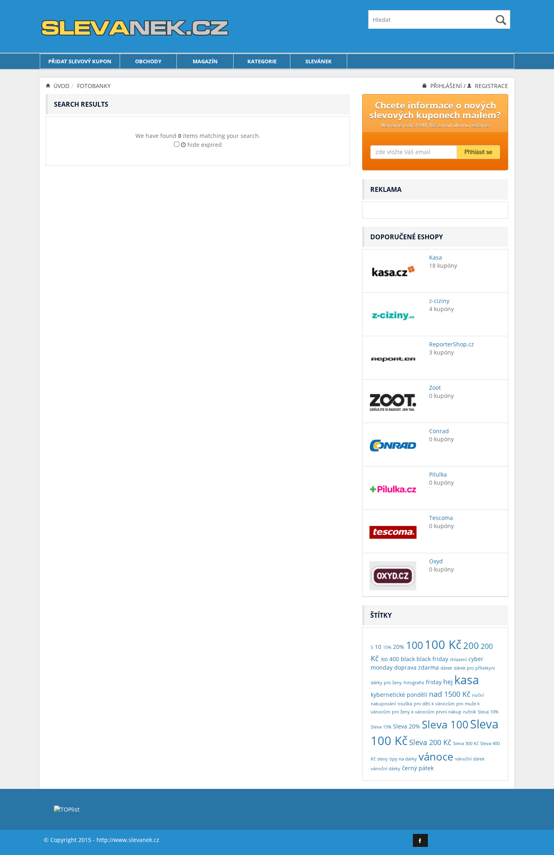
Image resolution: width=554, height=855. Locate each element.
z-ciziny (439, 301)
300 (384, 659)
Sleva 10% (488, 712)
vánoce (436, 756)
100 (414, 645)
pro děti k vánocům (434, 704)
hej (448, 681)
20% (398, 647)
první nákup (449, 712)
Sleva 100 (445, 724)
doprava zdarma (416, 667)
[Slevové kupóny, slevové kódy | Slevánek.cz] (135, 26)
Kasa (435, 257)
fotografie (414, 682)
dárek (446, 668)
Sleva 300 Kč (466, 743)
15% (387, 647)
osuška (404, 704)
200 (471, 645)
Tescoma (441, 518)
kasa (466, 680)
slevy (382, 759)
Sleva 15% (381, 727)
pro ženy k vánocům (413, 712)
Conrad (439, 431)
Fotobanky (94, 86)
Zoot (435, 387)
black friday (432, 659)
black (408, 659)
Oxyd (436, 561)
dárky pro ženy (386, 682)
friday (434, 682)
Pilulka (438, 474)
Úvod (60, 86)
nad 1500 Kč (449, 694)
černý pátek (418, 768)
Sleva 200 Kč (430, 742)
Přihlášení (446, 86)
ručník (469, 712)
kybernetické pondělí (399, 694)
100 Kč (443, 644)
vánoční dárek (470, 759)
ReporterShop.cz (451, 344)
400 (394, 659)
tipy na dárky (403, 759)
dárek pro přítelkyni (474, 668)
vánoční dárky (385, 768)
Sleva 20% (406, 726)
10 (378, 647)
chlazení (458, 659)
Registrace (490, 86)
